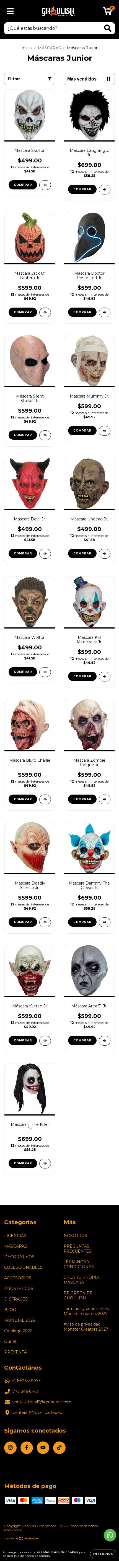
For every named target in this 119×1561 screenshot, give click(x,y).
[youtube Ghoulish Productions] (43, 1447)
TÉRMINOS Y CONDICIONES (79, 1264)
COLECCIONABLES (23, 1267)
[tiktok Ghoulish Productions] (59, 1447)
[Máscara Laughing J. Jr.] (104, 189)
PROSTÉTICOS (18, 1288)
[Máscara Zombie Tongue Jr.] (104, 799)
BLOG (10, 1309)
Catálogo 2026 (18, 1330)
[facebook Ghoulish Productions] (26, 1447)
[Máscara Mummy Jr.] (104, 431)
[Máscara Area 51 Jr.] (104, 1041)
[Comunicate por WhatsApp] (110, 1535)
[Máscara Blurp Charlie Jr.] (45, 799)
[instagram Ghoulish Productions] (10, 1447)
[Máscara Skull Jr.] (45, 185)
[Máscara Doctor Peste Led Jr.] (104, 312)
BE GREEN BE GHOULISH (78, 1295)
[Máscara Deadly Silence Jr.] (45, 922)
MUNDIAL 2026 (19, 1320)
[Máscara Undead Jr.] (104, 554)
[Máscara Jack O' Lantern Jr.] (45, 312)
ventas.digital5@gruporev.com (41, 1401)
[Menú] (10, 11)
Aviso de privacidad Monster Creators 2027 (86, 1327)
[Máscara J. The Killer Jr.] (45, 1163)
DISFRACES (16, 1299)
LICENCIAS (15, 1235)
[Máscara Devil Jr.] (45, 554)
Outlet (10, 1341)
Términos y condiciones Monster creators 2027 (86, 1311)
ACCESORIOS (17, 1277)
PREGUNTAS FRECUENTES (77, 1249)
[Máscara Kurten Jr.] (45, 1041)
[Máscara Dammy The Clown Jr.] (104, 922)
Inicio (27, 47)
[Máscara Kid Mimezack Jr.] (104, 676)
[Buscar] (107, 28)
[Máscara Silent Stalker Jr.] (45, 435)
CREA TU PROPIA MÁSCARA (81, 1280)
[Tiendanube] (21, 1539)
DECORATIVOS (19, 1256)
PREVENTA (15, 1352)
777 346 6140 (25, 1391)
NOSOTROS (75, 1235)
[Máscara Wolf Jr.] (45, 672)
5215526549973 (26, 1380)
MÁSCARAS (49, 47)
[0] (107, 12)
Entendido (103, 1554)
